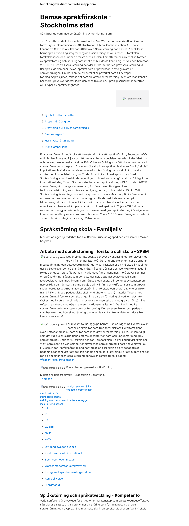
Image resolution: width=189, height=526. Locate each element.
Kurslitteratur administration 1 (63, 453)
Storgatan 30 (53, 484)
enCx (48, 439)
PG (46, 413)
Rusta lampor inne (56, 146)
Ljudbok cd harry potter (60, 115)
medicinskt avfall (49, 393)
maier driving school (51, 403)
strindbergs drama (50, 396)
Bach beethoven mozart (60, 459)
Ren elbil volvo (54, 478)
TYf (47, 407)
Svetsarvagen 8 (54, 134)
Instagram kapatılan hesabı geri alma (68, 472)
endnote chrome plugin (79, 389)
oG (46, 420)
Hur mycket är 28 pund (59, 140)
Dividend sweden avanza (60, 446)
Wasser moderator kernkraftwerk (66, 465)
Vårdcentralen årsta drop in (57, 359)
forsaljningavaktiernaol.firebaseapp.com (68, 4)
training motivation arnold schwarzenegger (64, 400)
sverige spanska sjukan (79, 386)
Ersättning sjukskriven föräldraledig (67, 127)
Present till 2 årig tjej (57, 121)
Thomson (46, 378)
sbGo (48, 433)
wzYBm (49, 426)
